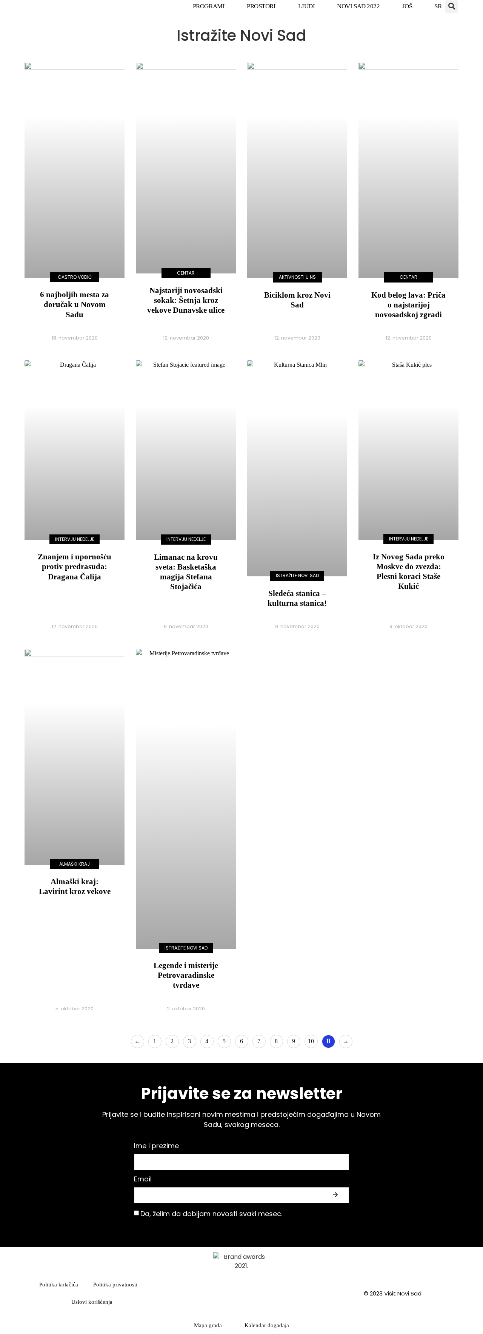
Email (143, 1180)
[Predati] (336, 1195)
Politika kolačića (58, 1285)
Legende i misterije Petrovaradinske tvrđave (186, 975)
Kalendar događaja (267, 1325)
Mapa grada (208, 1325)
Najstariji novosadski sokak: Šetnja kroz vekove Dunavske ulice (186, 300)
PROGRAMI (209, 6)
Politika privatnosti (115, 1285)
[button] (451, 6)
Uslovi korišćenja (91, 1302)
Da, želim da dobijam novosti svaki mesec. (211, 1213)
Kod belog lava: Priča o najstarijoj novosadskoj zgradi (408, 304)
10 (313, 1039)
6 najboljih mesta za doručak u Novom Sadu (74, 304)
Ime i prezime (156, 1146)
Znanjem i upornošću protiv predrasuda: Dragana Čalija (74, 566)
